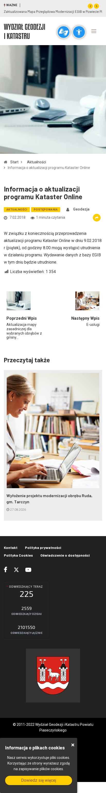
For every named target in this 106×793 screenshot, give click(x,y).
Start (14, 162)
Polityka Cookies (18, 555)
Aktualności (36, 162)
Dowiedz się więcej (38, 780)
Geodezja (81, 209)
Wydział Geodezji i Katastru (24, 31)
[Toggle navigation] (94, 31)
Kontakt (10, 547)
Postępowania (46, 209)
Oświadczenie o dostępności (65, 555)
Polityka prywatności (43, 547)
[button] (90, 6)
